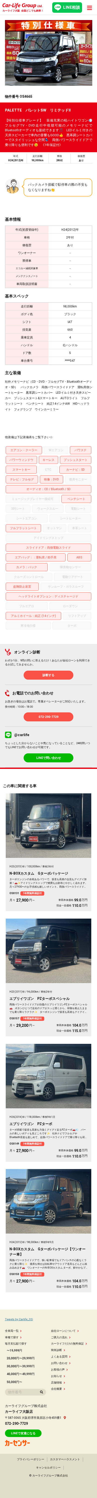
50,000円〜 (14, 1382)
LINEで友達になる (23, 1433)
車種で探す (12, 1337)
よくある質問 (59, 1356)
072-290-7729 (48, 717)
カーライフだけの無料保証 (67, 1343)
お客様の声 (58, 1369)
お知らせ (56, 1376)
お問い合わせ (59, 1363)
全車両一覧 (12, 1331)
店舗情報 (56, 1382)
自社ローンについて (63, 1331)
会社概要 (56, 1389)
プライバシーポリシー (30, 1459)
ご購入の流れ (59, 1337)
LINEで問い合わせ (48, 758)
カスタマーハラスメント (65, 1459)
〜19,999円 (14, 1350)
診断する (48, 675)
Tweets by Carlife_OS (19, 1319)
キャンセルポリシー (48, 1467)
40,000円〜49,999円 (21, 1374)
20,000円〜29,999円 (21, 1358)
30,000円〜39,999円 (21, 1366)
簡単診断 (56, 1350)
